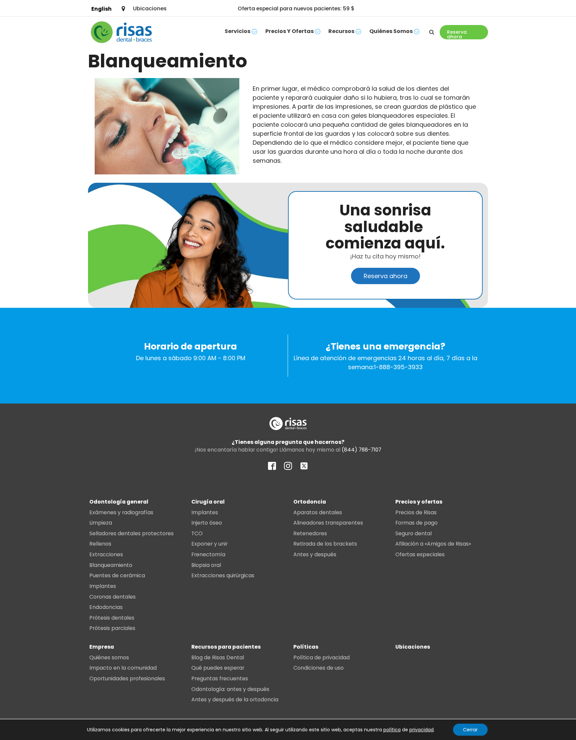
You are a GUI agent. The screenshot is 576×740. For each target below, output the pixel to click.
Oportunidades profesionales (127, 678)
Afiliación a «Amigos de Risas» (433, 544)
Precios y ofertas (289, 31)
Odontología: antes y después (230, 689)
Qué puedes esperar (217, 668)
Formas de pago (416, 523)
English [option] (101, 9)
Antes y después (314, 554)
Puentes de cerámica (117, 575)
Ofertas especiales (420, 554)
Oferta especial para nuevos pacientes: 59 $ (296, 8)
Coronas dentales (112, 597)
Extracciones (106, 554)
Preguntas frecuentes (219, 678)
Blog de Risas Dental (217, 657)
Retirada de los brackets (325, 544)
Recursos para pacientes (226, 647)
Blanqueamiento (110, 565)
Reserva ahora (385, 276)
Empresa (101, 647)
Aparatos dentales (317, 512)
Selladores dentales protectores (131, 533)
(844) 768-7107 (361, 450)
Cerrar (470, 729)
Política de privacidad (321, 657)
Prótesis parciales (112, 628)
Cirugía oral (208, 502)
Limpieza (100, 523)
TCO (197, 533)
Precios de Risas (416, 512)
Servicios (237, 31)
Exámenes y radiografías (121, 512)
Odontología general (118, 502)
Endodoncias (106, 607)
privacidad (421, 729)
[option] (101, 9)
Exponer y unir (209, 544)
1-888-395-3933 (398, 367)
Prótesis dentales (111, 618)
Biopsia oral (206, 565)
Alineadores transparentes (328, 523)
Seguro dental (413, 533)
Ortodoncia (309, 502)
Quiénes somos (391, 31)
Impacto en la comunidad (123, 668)
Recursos (341, 31)
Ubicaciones (412, 647)
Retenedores (310, 533)
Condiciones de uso (318, 668)
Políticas (305, 647)
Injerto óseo (206, 523)
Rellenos (100, 544)
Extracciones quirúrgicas (222, 575)
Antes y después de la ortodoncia (234, 699)
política (392, 729)
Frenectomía (208, 554)
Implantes (102, 586)
